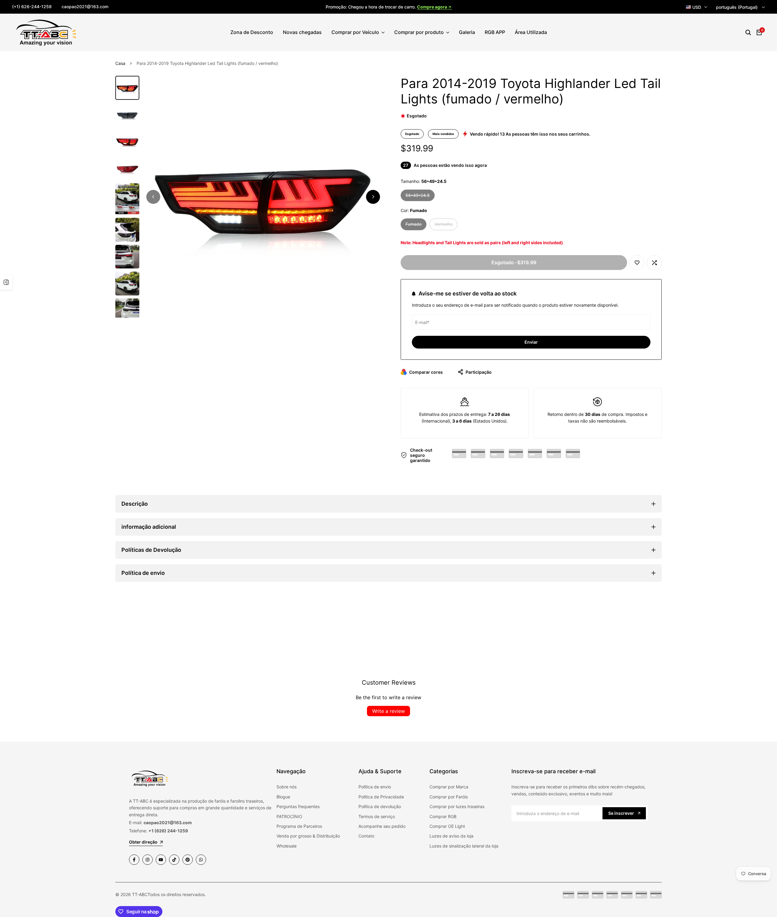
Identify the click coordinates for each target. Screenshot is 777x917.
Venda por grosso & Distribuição (308, 835)
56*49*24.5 (420, 196)
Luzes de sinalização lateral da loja (463, 845)
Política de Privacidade (381, 796)
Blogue (283, 796)
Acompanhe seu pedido (381, 826)
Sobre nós (287, 786)
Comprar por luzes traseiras (456, 806)
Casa (120, 63)
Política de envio (374, 786)
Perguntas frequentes (298, 806)
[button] (636, 262)
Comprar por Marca (448, 786)
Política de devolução (379, 806)
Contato (366, 835)
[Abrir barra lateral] (6, 282)
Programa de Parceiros (299, 826)
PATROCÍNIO (289, 816)
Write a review (388, 711)
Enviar (531, 342)
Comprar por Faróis (448, 796)
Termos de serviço (376, 816)
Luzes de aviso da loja (451, 835)
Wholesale (287, 845)
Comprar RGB (442, 816)
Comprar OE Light (447, 826)
